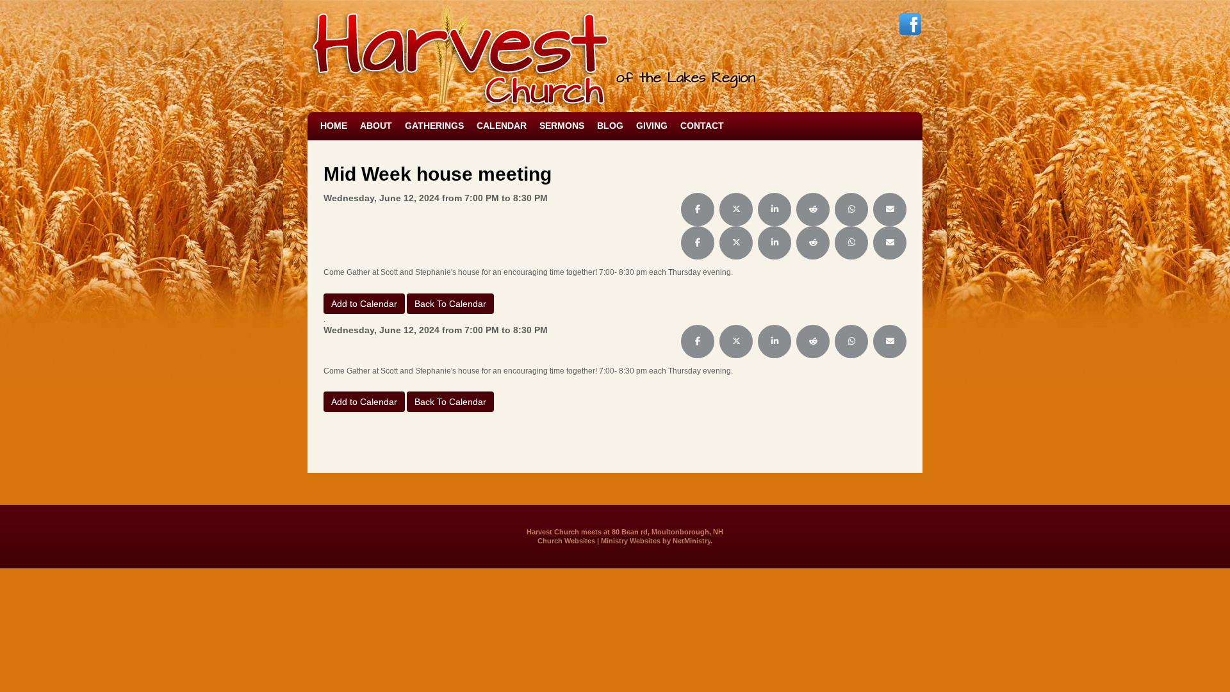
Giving (652, 125)
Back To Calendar (450, 304)
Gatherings (434, 125)
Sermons (561, 125)
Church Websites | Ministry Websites (599, 541)
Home (333, 125)
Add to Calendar (364, 304)
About (376, 125)
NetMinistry (691, 541)
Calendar (502, 125)
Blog (610, 125)
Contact (702, 125)
